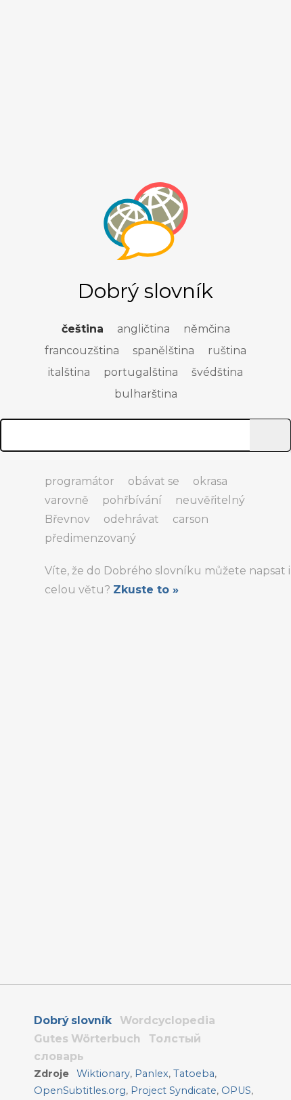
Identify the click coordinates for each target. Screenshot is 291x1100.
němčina (206, 328)
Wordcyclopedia (167, 1020)
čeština (83, 328)
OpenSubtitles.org (80, 1090)
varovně (67, 500)
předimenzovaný (90, 538)
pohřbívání (132, 500)
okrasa (210, 481)
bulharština (145, 393)
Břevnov (67, 519)
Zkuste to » (146, 589)
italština (69, 372)
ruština (227, 350)
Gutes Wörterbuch (87, 1038)
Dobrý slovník (73, 1020)
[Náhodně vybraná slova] (13, 475)
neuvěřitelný (210, 500)
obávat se (153, 481)
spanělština (163, 350)
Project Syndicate (174, 1090)
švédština (217, 372)
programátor (79, 481)
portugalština (141, 372)
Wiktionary (103, 1073)
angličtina (143, 328)
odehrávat (131, 519)
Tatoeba (194, 1073)
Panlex (152, 1073)
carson (190, 519)
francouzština (82, 350)
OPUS (236, 1090)
